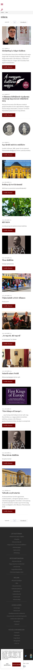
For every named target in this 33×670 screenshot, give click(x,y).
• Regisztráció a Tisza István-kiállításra (16, 544)
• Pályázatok (16, 635)
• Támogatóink (16, 640)
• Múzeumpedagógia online (16, 572)
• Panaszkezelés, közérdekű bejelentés (16, 616)
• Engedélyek (16, 638)
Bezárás (20, 651)
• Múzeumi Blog (16, 599)
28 (14, 22)
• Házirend (16, 624)
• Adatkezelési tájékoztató (16, 618)
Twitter (26, 656)
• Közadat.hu (16, 621)
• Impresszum (16, 610)
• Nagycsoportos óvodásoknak (16, 564)
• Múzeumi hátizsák (16, 542)
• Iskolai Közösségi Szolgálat (16, 536)
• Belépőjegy (16, 553)
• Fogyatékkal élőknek (16, 569)
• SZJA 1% (16, 643)
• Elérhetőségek (16, 547)
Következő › (23, 22)
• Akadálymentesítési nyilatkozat (16, 613)
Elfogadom (16, 664)
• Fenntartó (16, 632)
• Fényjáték (16, 539)
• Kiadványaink (16, 597)
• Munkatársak (16, 591)
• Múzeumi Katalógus (16, 580)
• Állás (16, 583)
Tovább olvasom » (8, 67)
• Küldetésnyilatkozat (16, 588)
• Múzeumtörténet (16, 586)
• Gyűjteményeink (16, 594)
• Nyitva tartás (16, 550)
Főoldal (2, 12)
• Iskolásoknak (16, 566)
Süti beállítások (7, 664)
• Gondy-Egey (16, 608)
